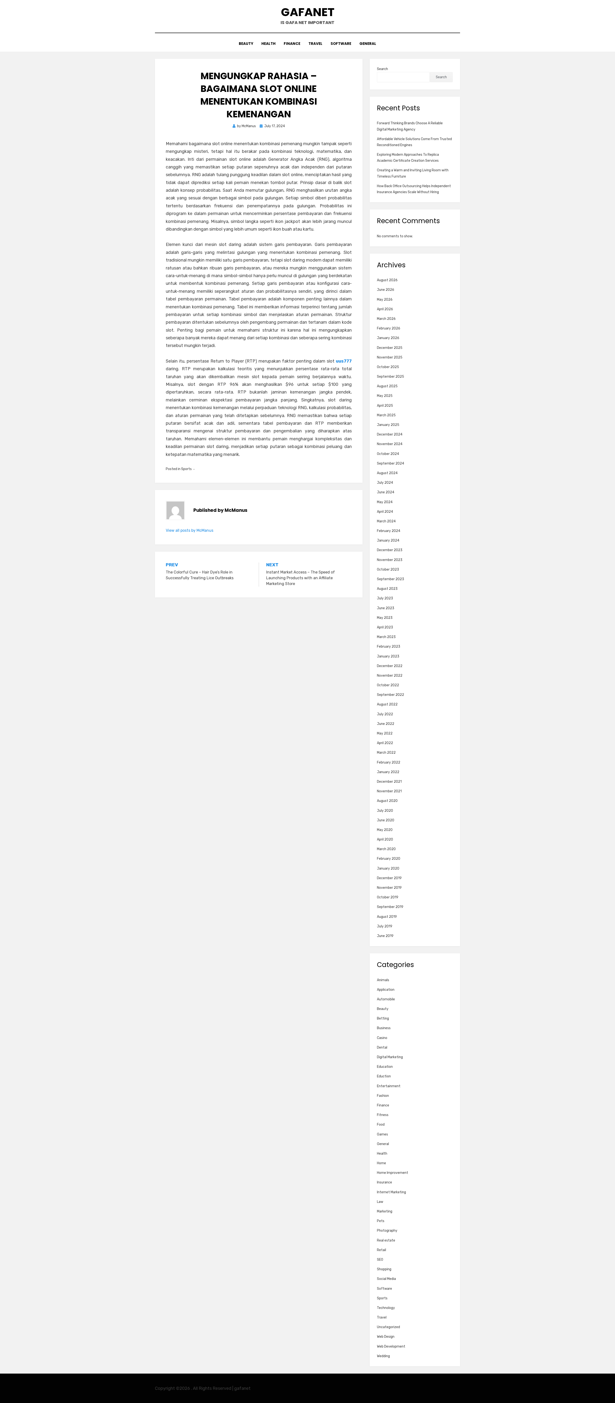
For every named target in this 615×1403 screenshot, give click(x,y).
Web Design (385, 1337)
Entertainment (388, 1086)
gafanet (307, 12)
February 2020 (388, 859)
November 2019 (389, 888)
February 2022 (388, 762)
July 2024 (385, 483)
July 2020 (385, 811)
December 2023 (389, 550)
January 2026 (388, 338)
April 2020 (385, 839)
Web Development (391, 1346)
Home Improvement (392, 1173)
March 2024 (386, 521)
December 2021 (389, 782)
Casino (382, 1038)
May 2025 (385, 396)
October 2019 (387, 897)
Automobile (386, 999)
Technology (386, 1308)
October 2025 (388, 367)
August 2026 (387, 280)
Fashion (383, 1096)
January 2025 (388, 425)
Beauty (246, 43)
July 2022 (385, 714)
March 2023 (386, 637)
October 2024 (388, 454)
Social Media (386, 1279)
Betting (383, 1018)
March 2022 (386, 753)
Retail (381, 1250)
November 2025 (389, 357)
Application (385, 990)
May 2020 (385, 830)
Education (385, 1067)
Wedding (383, 1356)
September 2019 (390, 907)
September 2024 (390, 463)
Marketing (384, 1211)
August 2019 (387, 917)
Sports (186, 469)
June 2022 (385, 724)
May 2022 (385, 733)
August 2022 (387, 704)
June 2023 (385, 608)
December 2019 (389, 878)
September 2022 (390, 695)
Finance (292, 43)
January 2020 (388, 868)
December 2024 (389, 434)
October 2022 (388, 685)
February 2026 (388, 328)
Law (380, 1202)
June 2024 (385, 492)
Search (382, 69)
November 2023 (389, 560)
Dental (382, 1047)
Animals (383, 980)
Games (382, 1134)
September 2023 (390, 579)
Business (384, 1028)
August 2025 (387, 386)
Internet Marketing (391, 1192)
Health (268, 43)
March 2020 (386, 849)
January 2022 (388, 772)
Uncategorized (388, 1327)
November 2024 (389, 444)
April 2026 (385, 309)
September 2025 (390, 377)
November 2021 (389, 791)
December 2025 (389, 348)
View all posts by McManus (189, 530)
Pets (380, 1221)
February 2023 (388, 647)
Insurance (384, 1182)
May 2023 (385, 618)
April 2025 (385, 406)
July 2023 (385, 598)
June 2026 (385, 290)
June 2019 (385, 936)
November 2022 (389, 676)
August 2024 (387, 473)
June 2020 (385, 820)
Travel (315, 43)
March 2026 (386, 319)
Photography (387, 1231)
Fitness (382, 1115)
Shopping (384, 1269)
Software (341, 43)
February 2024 (388, 531)
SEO (380, 1260)
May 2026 (385, 300)
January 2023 (388, 656)
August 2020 (387, 801)
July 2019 (384, 926)
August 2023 (387, 589)
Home (381, 1163)
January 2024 (388, 540)
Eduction (384, 1076)
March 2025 (386, 415)
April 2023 (385, 627)
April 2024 (385, 512)
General (367, 43)
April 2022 (385, 743)
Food (381, 1124)
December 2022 (389, 666)
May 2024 (385, 502)
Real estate (386, 1240)
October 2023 (388, 569)
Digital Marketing (390, 1057)
